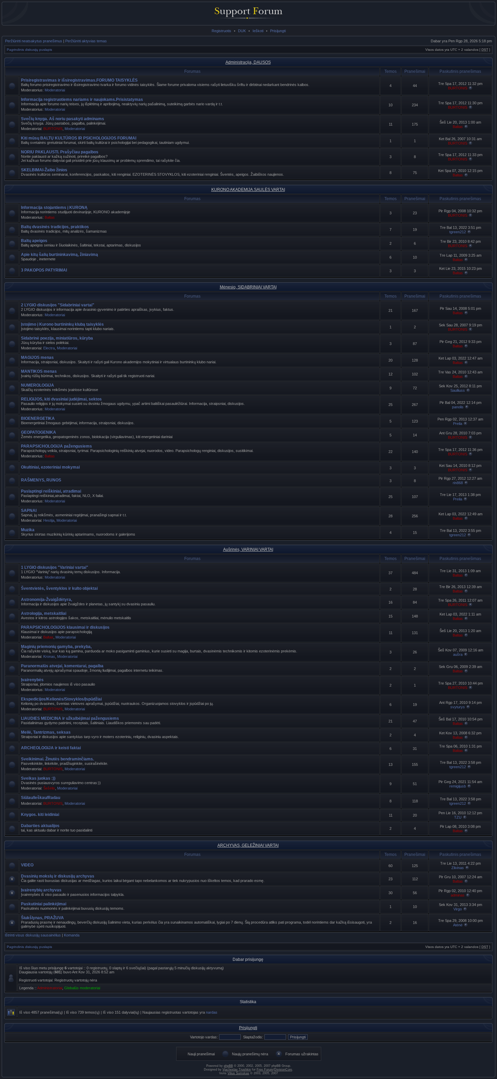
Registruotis (221, 31)
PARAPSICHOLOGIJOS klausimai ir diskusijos (65, 627)
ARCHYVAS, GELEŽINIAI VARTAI (248, 845)
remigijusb (457, 786)
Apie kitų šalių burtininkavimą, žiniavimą (59, 254)
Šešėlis (49, 788)
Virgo (457, 909)
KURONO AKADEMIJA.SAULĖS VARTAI (248, 189)
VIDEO (27, 865)
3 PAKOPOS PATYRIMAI (44, 270)
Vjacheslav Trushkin (236, 1069)
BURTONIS (457, 88)
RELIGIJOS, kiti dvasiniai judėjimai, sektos (61, 399)
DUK (242, 31)
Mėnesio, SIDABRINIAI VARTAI (248, 287)
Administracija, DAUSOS (248, 62)
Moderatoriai (55, 90)
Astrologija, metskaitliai (43, 613)
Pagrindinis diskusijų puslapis (29, 49)
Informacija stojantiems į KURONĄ (54, 207)
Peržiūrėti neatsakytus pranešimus (33, 41)
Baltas (458, 127)
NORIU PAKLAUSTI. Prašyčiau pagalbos (59, 152)
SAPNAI (29, 510)
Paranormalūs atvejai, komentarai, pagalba (62, 666)
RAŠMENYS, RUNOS (41, 480)
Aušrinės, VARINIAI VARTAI (248, 549)
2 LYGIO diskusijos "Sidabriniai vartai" (57, 305)
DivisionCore (283, 1069)
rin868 (458, 483)
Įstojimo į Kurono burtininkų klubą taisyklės (62, 324)
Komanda (71, 935)
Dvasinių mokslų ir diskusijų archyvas (57, 876)
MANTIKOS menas (39, 371)
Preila (457, 424)
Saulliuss (457, 390)
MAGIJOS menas (37, 357)
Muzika (27, 529)
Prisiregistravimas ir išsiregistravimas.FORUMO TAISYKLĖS (79, 80)
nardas (211, 1012)
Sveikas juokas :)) (38, 778)
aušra (458, 654)
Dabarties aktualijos (40, 825)
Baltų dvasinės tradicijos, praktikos (55, 226)
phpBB (228, 1065)
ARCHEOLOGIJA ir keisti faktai (51, 748)
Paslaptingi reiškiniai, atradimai (51, 491)
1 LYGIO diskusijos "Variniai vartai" (54, 567)
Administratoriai (49, 988)
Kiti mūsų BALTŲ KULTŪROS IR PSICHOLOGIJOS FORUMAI (78, 138)
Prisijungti (278, 31)
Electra (49, 348)
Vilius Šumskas (238, 1073)
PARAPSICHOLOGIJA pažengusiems (56, 446)
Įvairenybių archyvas (41, 890)
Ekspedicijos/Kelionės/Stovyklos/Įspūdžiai (61, 699)
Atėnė (458, 925)
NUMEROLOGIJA (37, 385)
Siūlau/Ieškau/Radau (40, 797)
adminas (458, 895)
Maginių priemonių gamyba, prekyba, (56, 646)
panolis (458, 407)
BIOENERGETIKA (38, 418)
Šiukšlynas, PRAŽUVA (42, 917)
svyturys (457, 707)
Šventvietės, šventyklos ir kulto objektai (59, 588)
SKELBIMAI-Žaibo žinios (44, 170)
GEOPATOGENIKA (38, 432)
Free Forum (265, 1069)
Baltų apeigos (34, 240)
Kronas (49, 656)
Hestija (48, 520)
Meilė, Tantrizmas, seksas (46, 732)
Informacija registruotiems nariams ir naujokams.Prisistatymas (82, 99)
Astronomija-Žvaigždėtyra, (46, 599)
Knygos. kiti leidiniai (40, 814)
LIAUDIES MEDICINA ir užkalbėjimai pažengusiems (70, 718)
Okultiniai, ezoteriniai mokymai (50, 467)
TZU (458, 817)
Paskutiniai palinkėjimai (43, 904)
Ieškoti (258, 31)
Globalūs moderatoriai (82, 988)
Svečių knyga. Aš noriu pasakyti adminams (62, 118)
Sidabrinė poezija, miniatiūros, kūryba (57, 338)
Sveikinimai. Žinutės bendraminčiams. (57, 759)
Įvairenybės (32, 679)
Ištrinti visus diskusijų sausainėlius (33, 935)
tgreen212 (457, 232)
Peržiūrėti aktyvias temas (86, 41)
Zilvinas (457, 868)
